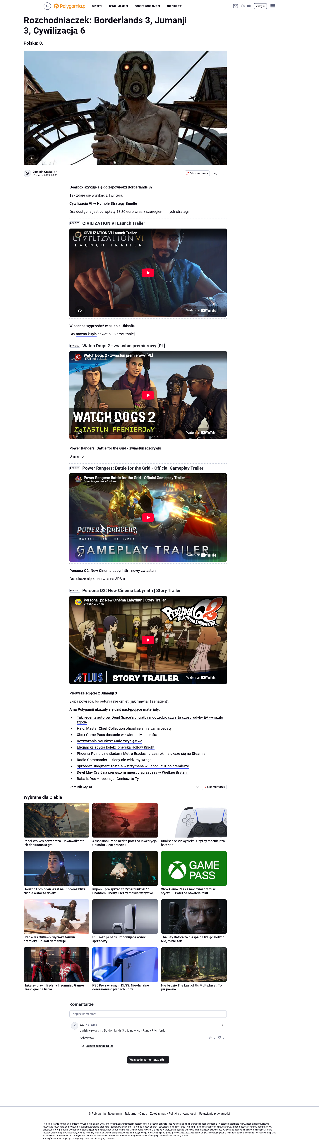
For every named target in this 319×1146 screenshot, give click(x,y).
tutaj (112, 1138)
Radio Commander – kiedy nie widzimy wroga (114, 760)
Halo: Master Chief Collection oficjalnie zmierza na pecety (124, 728)
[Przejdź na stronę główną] (47, 9)
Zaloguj (260, 6)
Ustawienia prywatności (214, 1113)
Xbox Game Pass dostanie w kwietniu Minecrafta (117, 734)
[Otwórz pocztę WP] (236, 6)
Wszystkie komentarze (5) (146, 1059)
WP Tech (97, 6)
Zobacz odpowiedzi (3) (99, 1045)
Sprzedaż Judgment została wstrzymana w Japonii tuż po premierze (133, 766)
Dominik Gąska (42, 172)
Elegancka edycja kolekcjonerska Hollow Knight (116, 747)
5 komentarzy (199, 173)
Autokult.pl (175, 6)
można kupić (86, 334)
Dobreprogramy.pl (148, 6)
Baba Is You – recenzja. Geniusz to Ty (108, 778)
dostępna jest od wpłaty (96, 211)
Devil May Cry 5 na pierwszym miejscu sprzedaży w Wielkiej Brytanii (132, 772)
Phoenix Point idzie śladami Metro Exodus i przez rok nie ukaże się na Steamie (141, 753)
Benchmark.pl (119, 6)
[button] (246, 6)
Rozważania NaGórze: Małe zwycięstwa (109, 741)
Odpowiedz (87, 1037)
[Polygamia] (73, 6)
